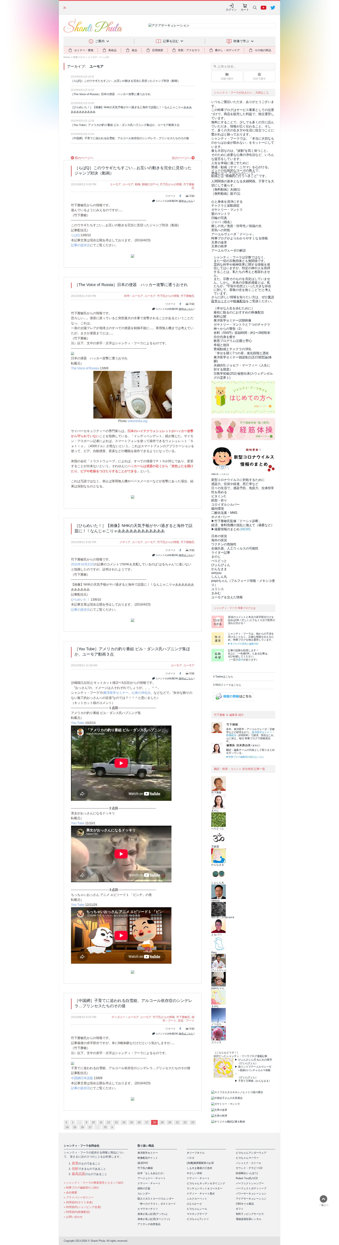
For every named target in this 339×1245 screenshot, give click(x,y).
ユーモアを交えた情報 (227, 597)
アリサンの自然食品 (149, 1224)
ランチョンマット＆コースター (204, 1188)
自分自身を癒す (225, 337)
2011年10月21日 (82, 564)
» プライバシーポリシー (79, 1197)
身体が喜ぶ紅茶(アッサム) (152, 1213)
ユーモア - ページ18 (98, 57)
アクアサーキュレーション (251, 1198)
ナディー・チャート (149, 1183)
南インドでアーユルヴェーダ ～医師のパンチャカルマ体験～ (253, 1070)
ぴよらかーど (194, 1203)
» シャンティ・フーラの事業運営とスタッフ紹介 (94, 1182)
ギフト (239, 1208)
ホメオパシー (220, 517)
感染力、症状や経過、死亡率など (234, 484)
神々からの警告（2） (229, 328)
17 (146, 1122)
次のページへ (181, 158)
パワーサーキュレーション (251, 1193)
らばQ (75, 235)
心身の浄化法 (141, 692)
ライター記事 (220, 552)
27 (90, 1127)
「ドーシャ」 (233, 234)
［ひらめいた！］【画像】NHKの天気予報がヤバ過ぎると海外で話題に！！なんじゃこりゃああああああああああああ (131, 109)
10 (93, 1122)
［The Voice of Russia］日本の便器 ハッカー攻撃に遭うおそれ (110, 94)
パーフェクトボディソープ (251, 1188)
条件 (240, 659)
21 (177, 1122)
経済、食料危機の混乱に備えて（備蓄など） (242, 525)
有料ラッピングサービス (250, 1213)
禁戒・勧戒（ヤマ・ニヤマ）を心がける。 (241, 167)
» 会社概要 (70, 1192)
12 (108, 1122)
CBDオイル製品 (245, 1203)
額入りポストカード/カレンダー (156, 1198)
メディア (124, 542)
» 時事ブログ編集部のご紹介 (81, 1187)
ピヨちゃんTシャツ (198, 1219)
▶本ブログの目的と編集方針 (243, 643)
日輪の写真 (219, 218)
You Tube (77, 723)
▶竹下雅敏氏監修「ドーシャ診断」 (236, 521)
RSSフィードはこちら (228, 684)
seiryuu (216, 573)
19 (162, 1122)
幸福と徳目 (221, 345)
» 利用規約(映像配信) (77, 1211)
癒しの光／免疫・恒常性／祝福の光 (236, 226)
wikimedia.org (137, 421)
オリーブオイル (196, 1152)
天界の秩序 (219, 246)
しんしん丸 (219, 576)
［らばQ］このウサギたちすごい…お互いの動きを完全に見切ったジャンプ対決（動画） (125, 80)
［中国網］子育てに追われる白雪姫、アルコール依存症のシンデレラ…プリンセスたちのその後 (130, 138)
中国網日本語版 (82, 1078)
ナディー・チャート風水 (201, 1193)
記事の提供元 (80, 245)
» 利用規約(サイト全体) (78, 1202)
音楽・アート (186, 1020)
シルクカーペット (197, 1198)
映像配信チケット (148, 1157)
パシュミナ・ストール (248, 1162)
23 (192, 1122)
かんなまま (219, 569)
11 (101, 1122)
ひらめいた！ (80, 599)
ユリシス (217, 589)
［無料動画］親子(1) (225, 193)
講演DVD (143, 1162)
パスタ (190, 1157)
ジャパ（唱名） (222, 222)
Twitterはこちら (224, 676)
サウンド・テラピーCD (249, 1168)
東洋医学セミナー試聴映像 (232, 320)
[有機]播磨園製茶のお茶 (200, 1162)
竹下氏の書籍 (145, 1168)
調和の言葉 (144, 1188)
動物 (137, 184)
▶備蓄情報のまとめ (225, 529)
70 (105, 1127)
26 (82, 1127)
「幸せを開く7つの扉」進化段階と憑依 (241, 353)
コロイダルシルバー (225, 504)
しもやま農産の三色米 (199, 1168)
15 (131, 1122)
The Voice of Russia (85, 368)
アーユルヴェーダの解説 (228, 250)
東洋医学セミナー (115, 692)
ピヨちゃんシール (197, 1208)
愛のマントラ (220, 213)
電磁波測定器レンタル (248, 1219)
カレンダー (144, 1193)
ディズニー (118, 1017)
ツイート (170, 195)
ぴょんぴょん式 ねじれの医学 (255, 1059)
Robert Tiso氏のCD (247, 1178)
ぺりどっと (219, 560)
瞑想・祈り (219, 500)
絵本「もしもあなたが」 (152, 1173)
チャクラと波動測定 (225, 205)
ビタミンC (218, 496)
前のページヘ (84, 158)
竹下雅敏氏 (187, 295)
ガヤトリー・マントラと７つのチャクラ (242, 324)
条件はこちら (186, 201)
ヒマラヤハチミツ (148, 1208)
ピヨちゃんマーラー (247, 1157)
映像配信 (231, 735)
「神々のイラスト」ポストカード (157, 1203)
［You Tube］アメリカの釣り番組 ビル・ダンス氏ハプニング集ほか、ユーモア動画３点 (125, 124)
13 (116, 1122)
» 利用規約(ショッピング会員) (82, 1207)
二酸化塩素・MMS (224, 512)
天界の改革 (219, 242)
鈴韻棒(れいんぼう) (247, 1173)
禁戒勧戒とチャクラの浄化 (232, 349)
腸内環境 (217, 508)
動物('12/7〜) (150, 184)
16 (139, 1122)
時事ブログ (79, 57)
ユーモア (115, 184)
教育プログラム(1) (233, 340)
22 (185, 1122)
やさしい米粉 (194, 1173)
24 (67, 1127)
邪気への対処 (220, 230)
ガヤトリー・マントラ (227, 209)
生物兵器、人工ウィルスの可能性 (234, 548)
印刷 (191, 195)
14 (123, 1122)
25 (74, 1127)
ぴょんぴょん (220, 565)
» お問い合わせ (73, 1216)
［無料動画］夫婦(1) (225, 189)
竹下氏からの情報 (171, 184)
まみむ (216, 593)
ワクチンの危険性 (223, 544)
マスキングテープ (197, 1213)
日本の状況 (219, 536)
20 (169, 1122)
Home (67, 57)
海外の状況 (219, 540)
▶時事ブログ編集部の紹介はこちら (245, 757)
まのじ (216, 556)
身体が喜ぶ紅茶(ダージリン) (154, 1219)
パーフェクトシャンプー (250, 1183)
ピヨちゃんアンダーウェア (251, 1152)
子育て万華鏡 (245, 1080)
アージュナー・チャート (152, 1178)
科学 (127, 295)
